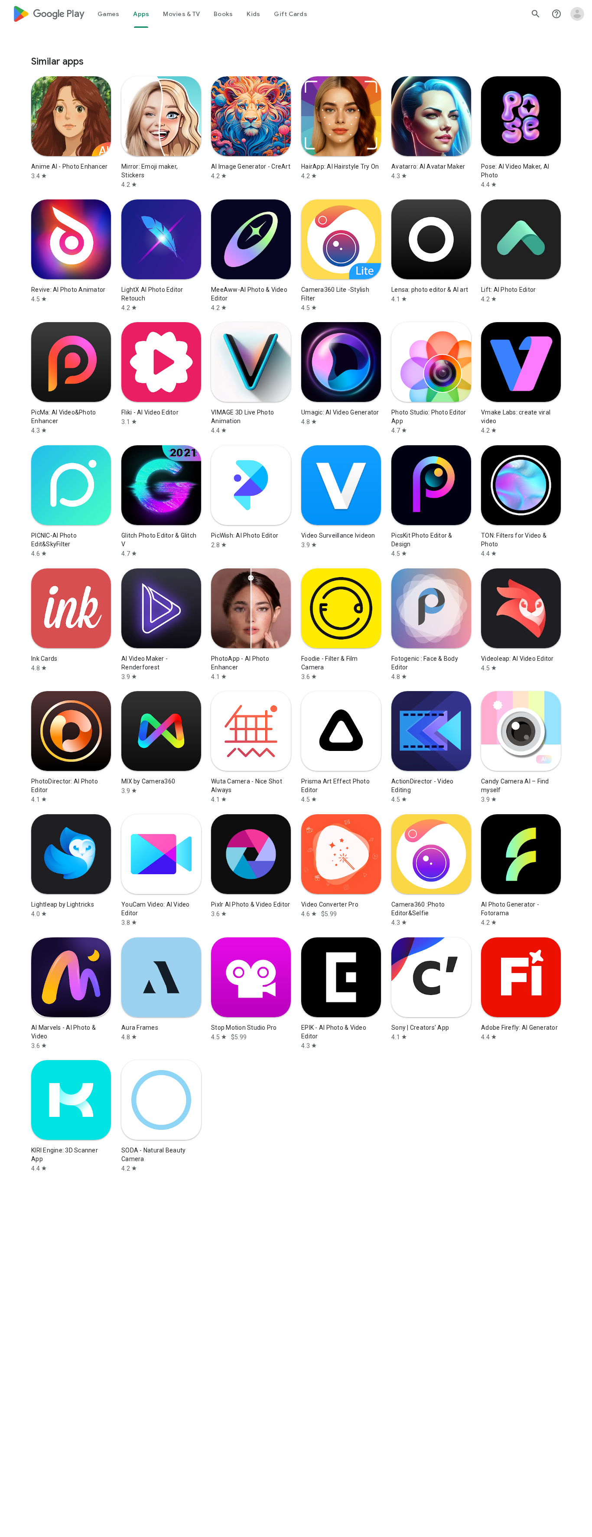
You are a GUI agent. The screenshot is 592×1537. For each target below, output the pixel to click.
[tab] (108, 14)
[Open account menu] (577, 13)
